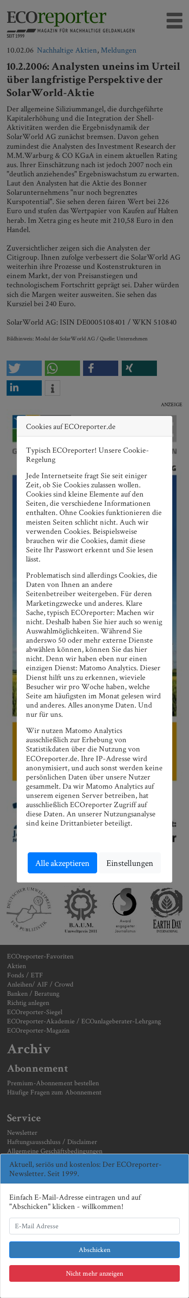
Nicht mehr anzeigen (94, 1273)
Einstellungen (129, 863)
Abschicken (94, 1249)
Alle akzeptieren (62, 863)
